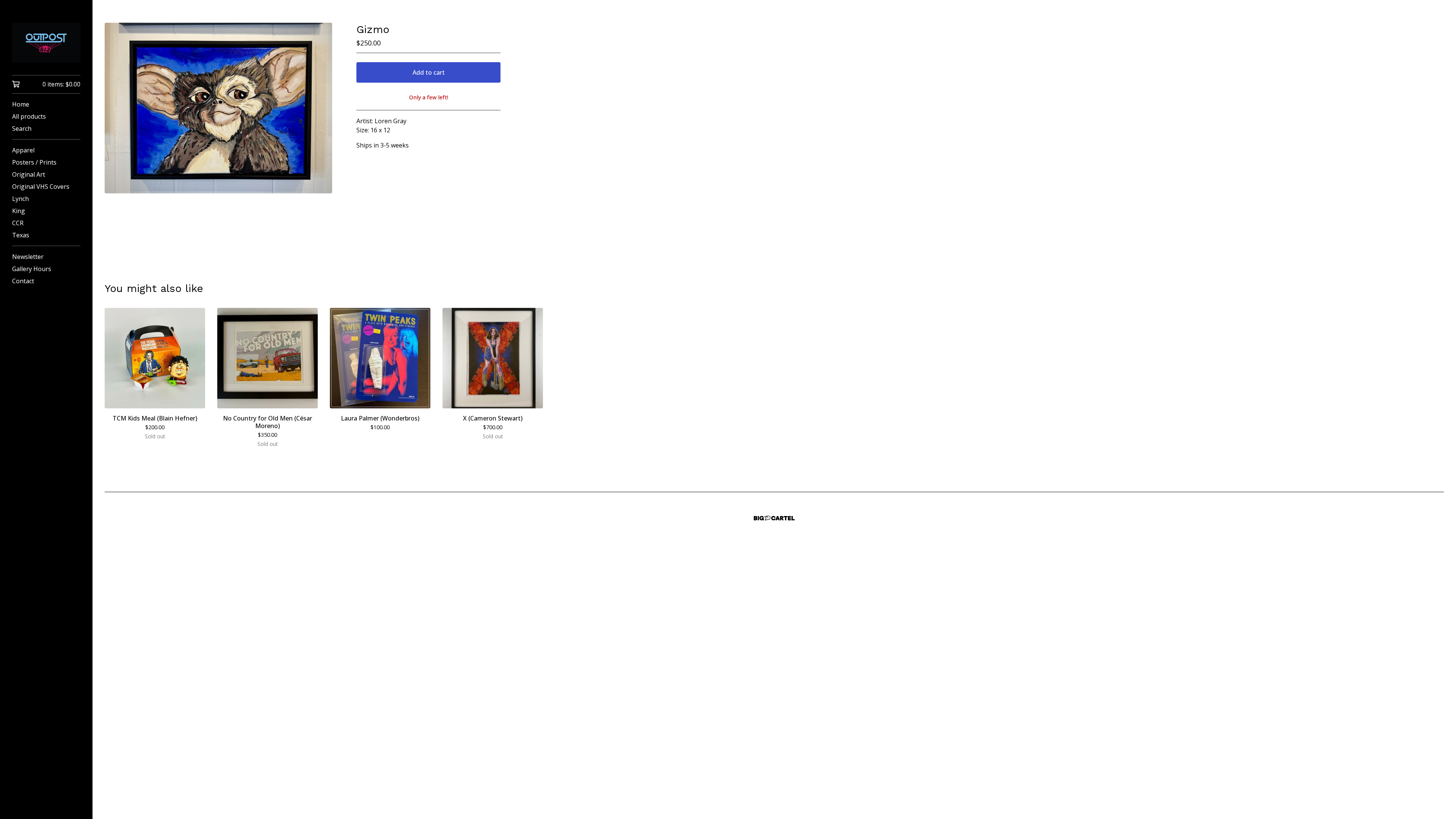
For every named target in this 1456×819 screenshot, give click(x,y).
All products (29, 116)
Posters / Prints (34, 162)
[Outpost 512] (46, 43)
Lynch (20, 199)
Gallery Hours (31, 269)
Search (21, 128)
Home (20, 104)
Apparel (23, 150)
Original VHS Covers (40, 186)
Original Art (28, 174)
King (18, 211)
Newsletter (28, 257)
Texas (20, 235)
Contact (23, 281)
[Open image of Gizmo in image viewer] (218, 108)
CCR (18, 223)
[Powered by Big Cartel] (774, 518)
